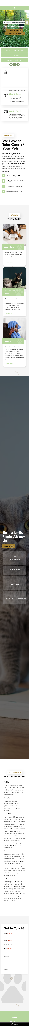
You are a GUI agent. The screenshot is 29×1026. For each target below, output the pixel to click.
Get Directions (14, 55)
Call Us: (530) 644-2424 (14, 50)
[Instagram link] (15, 1022)
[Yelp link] (18, 1022)
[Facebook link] (11, 1022)
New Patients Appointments (14, 30)
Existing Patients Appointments (15, 33)
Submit (6, 969)
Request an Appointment (14, 60)
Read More (8, 546)
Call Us (15, 1024)
